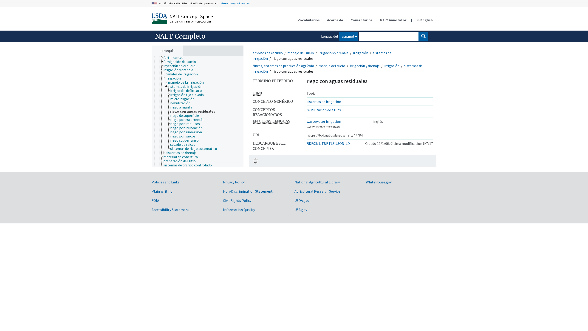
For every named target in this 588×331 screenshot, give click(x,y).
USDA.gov (301, 200)
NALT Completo (180, 36)
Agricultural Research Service (317, 191)
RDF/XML (314, 143)
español (346, 36)
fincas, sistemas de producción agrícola (283, 65)
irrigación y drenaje (333, 53)
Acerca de (335, 20)
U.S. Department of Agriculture (190, 21)
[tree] (197, 111)
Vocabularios (309, 20)
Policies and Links (165, 182)
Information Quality (239, 209)
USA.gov (300, 209)
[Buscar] (423, 36)
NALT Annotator (393, 20)
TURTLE (328, 143)
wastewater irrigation (324, 121)
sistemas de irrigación (324, 101)
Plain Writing (162, 191)
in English (425, 20)
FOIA (155, 200)
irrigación (360, 53)
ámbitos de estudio (268, 53)
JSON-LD (343, 143)
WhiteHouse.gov (379, 182)
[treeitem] (175, 57)
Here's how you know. (233, 3)
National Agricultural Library (317, 182)
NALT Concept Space (191, 16)
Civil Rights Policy (237, 200)
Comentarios (362, 20)
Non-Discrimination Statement (248, 191)
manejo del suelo (300, 53)
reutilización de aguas (324, 110)
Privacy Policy (234, 182)
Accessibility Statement (170, 209)
